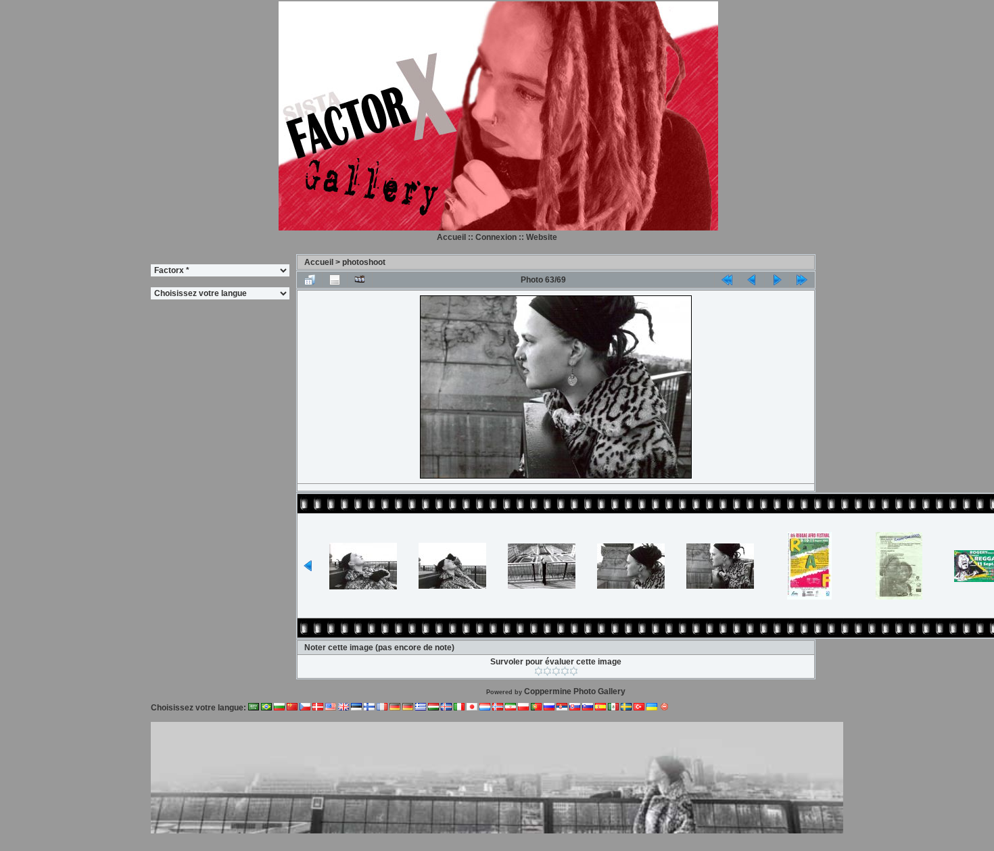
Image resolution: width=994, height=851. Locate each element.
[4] (565, 671)
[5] (573, 671)
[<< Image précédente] (752, 279)
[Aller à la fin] (802, 279)
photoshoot (363, 262)
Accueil (451, 237)
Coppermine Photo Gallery (574, 691)
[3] (556, 671)
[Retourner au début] (727, 279)
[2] (547, 671)
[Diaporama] (360, 279)
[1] (538, 671)
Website (541, 237)
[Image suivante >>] (777, 279)
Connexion (496, 237)
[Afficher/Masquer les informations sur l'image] (335, 279)
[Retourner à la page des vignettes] (310, 279)
